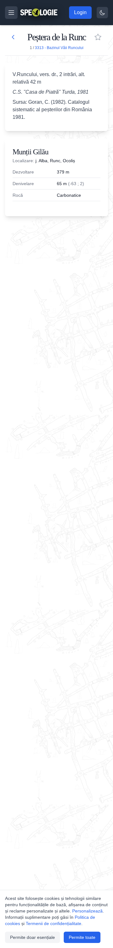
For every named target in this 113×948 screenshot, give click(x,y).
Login (80, 12)
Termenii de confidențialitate (53, 923)
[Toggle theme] (102, 12)
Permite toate (82, 937)
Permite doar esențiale (32, 937)
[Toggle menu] (11, 12)
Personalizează (87, 910)
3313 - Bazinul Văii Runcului (59, 48)
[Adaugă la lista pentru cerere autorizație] (98, 37)
